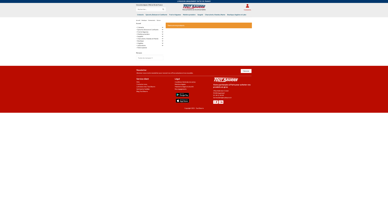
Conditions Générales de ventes (185, 82)
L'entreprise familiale (143, 89)
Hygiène (140, 43)
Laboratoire (141, 45)
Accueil (138, 23)
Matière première (143, 34)
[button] (236, 14)
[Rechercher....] (163, 9)
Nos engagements (181, 89)
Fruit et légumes (142, 32)
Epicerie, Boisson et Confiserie (147, 29)
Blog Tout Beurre (142, 91)
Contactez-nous (142, 84)
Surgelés (140, 36)
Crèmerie (140, 27)
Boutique (140, 41)
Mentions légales (180, 84)
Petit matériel (142, 48)
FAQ (138, 82)
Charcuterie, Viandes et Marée (147, 39)
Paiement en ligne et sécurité (184, 87)
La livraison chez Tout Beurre (146, 87)
